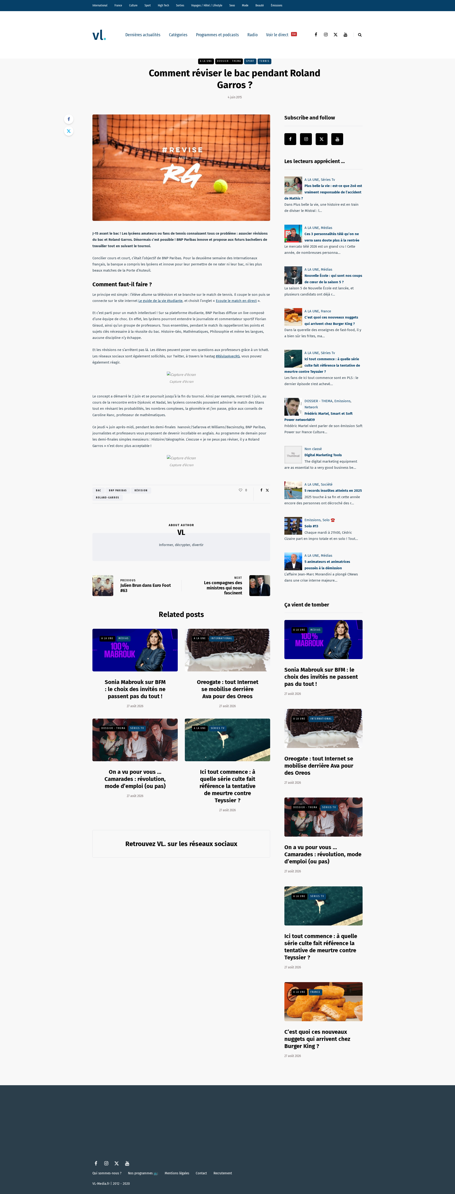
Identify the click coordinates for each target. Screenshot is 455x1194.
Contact (201, 1173)
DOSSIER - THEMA (229, 61)
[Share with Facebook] (68, 119)
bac (98, 490)
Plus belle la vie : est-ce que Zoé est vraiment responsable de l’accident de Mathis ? (323, 192)
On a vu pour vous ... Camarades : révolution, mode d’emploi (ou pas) (135, 779)
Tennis (264, 61)
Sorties (180, 5)
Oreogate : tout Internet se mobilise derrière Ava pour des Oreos (227, 689)
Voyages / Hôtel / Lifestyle (206, 5)
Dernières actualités (142, 34)
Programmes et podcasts (217, 34)
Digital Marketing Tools (323, 455)
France (118, 5)
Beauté (259, 5)
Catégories (178, 34)
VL (181, 532)
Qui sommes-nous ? (106, 1173)
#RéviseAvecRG (228, 356)
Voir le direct (281, 34)
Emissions (342, 401)
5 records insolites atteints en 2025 (333, 491)
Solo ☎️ (329, 520)
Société (326, 484)
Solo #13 (311, 526)
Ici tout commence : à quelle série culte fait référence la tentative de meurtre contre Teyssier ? (227, 786)
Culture (133, 5)
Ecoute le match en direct (236, 301)
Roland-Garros (107, 497)
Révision (141, 490)
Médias (123, 638)
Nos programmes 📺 (143, 1173)
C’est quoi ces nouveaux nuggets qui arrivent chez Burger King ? (317, 1039)
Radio (252, 34)
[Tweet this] (68, 131)
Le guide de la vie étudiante (160, 301)
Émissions (276, 5)
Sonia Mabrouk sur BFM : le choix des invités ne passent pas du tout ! (135, 689)
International (99, 5)
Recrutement (223, 1173)
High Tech (163, 5)
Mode (245, 5)
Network (311, 407)
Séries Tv (137, 728)
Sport (148, 5)
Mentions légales (177, 1173)
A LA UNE (206, 61)
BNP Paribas (118, 490)
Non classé (313, 449)
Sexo (232, 5)
